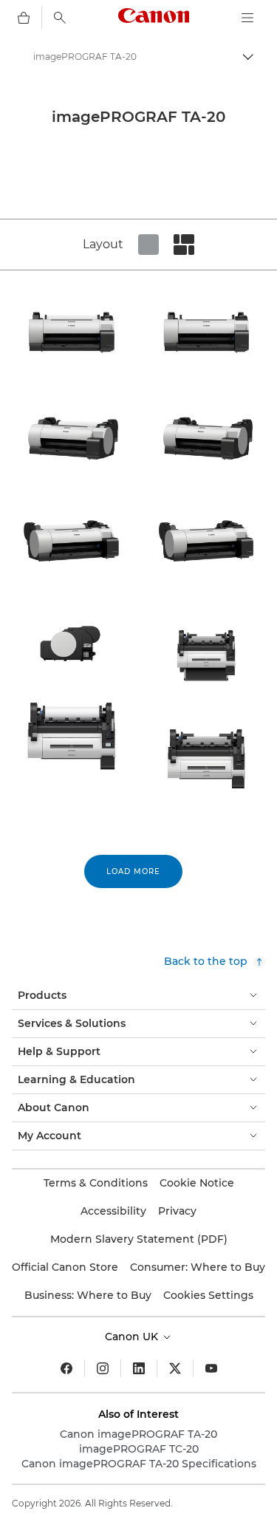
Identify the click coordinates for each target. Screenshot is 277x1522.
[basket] (23, 18)
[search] (60, 18)
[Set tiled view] (148, 244)
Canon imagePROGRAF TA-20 (138, 1434)
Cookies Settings (208, 1295)
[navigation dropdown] (247, 18)
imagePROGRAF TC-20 (139, 1449)
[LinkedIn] (139, 1368)
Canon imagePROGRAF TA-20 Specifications (138, 1463)
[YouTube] (211, 1368)
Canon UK (133, 1336)
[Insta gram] (103, 1368)
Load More (133, 871)
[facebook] (66, 1368)
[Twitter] (175, 1368)
